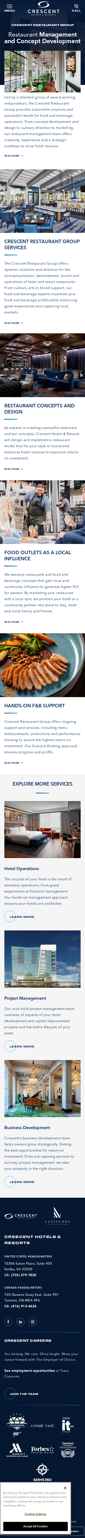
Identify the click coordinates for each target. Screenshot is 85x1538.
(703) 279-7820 (23, 1275)
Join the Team (27, 1395)
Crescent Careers (28, 1340)
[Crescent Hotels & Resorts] (43, 8)
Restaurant (42, 37)
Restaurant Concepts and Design (39, 409)
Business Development (27, 1127)
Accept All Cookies (35, 1526)
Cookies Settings (35, 1514)
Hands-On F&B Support (34, 706)
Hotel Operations (21, 868)
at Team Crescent (41, 1365)
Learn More (25, 918)
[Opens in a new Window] (57, 1215)
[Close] (65, 1488)
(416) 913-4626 (24, 1306)
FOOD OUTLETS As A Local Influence (37, 555)
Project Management (25, 998)
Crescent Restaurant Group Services (42, 244)
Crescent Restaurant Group (42, 25)
